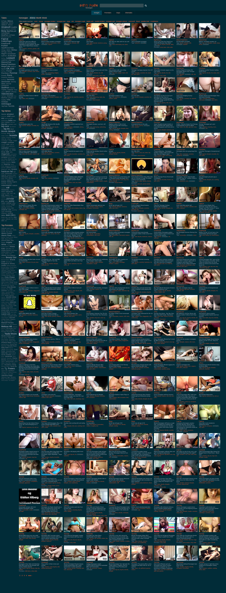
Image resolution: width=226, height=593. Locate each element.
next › (30, 575)
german (3, 167)
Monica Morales (10, 330)
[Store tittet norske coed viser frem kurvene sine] (74, 504)
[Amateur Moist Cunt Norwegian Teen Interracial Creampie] (209, 92)
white (15, 219)
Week (44, 18)
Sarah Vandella (6, 354)
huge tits (3, 175)
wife (2, 220)
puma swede (146, 184)
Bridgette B (5, 263)
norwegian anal (110, 21)
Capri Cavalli (5, 268)
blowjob (11, 131)
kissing (11, 178)
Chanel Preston (6, 272)
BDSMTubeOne (6, 29)
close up (3, 139)
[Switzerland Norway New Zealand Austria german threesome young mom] (142, 391)
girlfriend (8, 167)
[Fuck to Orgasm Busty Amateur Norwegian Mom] (142, 202)
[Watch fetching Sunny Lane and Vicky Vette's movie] (97, 67)
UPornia (13, 92)
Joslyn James (5, 302)
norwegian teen (61, 21)
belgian (56, 73)
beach (101, 181)
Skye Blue (8, 363)
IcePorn (4, 56)
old (14, 193)
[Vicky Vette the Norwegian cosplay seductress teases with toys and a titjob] (74, 532)
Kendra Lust (5, 308)
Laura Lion (5, 314)
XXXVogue (6, 104)
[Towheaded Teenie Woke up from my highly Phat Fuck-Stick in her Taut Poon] (74, 256)
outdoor (3, 197)
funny (2, 166)
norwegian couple (80, 21)
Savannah (8, 356)
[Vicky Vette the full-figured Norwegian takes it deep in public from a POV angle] (164, 532)
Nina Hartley (4, 339)
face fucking (11, 157)
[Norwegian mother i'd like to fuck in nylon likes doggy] (29, 285)
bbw (14, 120)
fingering (7, 164)
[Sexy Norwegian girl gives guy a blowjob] (209, 174)
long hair (3, 183)
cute (10, 150)
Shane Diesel (10, 360)
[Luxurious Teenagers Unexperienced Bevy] (209, 148)
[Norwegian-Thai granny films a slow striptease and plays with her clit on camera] (142, 561)
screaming (9, 206)
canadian (47, 211)
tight (6, 217)
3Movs (10, 21)
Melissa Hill (6, 326)
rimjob (3, 205)
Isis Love (10, 290)
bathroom (47, 233)
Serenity (9, 358)
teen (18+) (10, 215)
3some (3, 114)
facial (10, 159)
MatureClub (6, 62)
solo (9, 210)
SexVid (8, 84)
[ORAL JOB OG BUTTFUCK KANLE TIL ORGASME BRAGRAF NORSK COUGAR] (52, 285)
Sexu (3, 84)
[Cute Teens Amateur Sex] (74, 310)
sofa (132, 127)
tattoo (3, 215)
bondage (3, 133)
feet (9, 160)
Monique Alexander (6, 331)
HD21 (8, 50)
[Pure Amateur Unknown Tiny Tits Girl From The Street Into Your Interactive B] (97, 310)
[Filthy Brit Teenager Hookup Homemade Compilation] (164, 202)
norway (41, 21)
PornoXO (11, 77)
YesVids (11, 106)
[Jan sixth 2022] (97, 92)
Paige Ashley (4, 341)
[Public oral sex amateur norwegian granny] (187, 336)
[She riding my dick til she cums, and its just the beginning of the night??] (187, 448)
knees (37, 71)
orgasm (7, 195)
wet (12, 219)
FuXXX (4, 46)
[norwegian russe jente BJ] (52, 391)
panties (8, 197)
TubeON (10, 90)
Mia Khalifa (9, 328)
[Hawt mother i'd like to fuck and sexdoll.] (74, 285)
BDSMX (13, 29)
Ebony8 (3, 37)
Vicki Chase (4, 380)
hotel (123, 73)
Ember (12, 282)
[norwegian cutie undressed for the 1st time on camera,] (142, 310)
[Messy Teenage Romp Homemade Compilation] (164, 174)
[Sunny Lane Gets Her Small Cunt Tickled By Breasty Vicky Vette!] (164, 38)
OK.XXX (10, 68)
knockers (3, 180)
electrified (54, 514)
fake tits (14, 159)
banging (66, 184)
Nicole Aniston (6, 336)
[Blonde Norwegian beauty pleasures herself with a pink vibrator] (119, 475)
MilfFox (13, 66)
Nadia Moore (11, 334)
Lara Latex (14, 312)
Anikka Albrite (5, 246)
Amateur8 (5, 27)
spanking (14, 210)
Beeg (3, 31)
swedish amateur (100, 21)
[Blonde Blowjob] (29, 174)
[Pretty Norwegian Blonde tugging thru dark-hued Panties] (164, 361)
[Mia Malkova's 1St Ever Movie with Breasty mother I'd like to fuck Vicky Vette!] (187, 310)
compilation (4, 140)
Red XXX (4, 346)
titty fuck (10, 217)
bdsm (3, 122)
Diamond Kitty (10, 280)
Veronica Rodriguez (10, 378)
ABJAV (11, 23)
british (7, 135)
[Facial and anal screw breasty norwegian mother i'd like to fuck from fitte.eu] (142, 229)
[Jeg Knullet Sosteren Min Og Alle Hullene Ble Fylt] (52, 121)
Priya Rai (14, 342)
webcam (8, 219)
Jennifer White (11, 297)
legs (12, 180)
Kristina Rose (13, 310)
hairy (9, 169)
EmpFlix (8, 37)
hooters (15, 173)
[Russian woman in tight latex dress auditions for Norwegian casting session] (209, 561)
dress (200, 569)
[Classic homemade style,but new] (97, 202)
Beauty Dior (11, 257)
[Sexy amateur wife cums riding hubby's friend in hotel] (119, 67)
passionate (14, 197)
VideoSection (7, 94)
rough (13, 205)
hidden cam (161, 292)
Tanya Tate (4, 370)
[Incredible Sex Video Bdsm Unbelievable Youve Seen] (97, 532)
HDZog (9, 52)
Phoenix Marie (6, 342)
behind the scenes (50, 512)
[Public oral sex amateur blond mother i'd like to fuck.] (97, 148)
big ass (4, 124)
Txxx (15, 90)
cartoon (28, 481)
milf (7, 187)
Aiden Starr (9, 230)
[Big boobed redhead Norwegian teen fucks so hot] (187, 561)
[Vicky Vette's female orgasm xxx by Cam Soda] (164, 67)
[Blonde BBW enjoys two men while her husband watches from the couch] (29, 532)
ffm (2, 164)
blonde (4, 131)
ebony (14, 155)
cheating (8, 137)
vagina (3, 219)
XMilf (14, 98)
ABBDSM (4, 23)
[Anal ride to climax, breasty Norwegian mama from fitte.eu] (52, 310)
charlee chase (51, 485)
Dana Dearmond (6, 279)
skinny (9, 208)
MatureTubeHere (8, 64)
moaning (12, 190)
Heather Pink (5, 289)
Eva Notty (14, 284)
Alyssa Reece (8, 239)
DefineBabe (5, 33)
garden (35, 48)
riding (13, 203)
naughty (3, 193)
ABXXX (10, 25)
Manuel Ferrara (7, 323)
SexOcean (5, 82)
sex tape (21, 511)
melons (3, 188)
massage (9, 183)
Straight (96, 13)
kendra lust (141, 211)
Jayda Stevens (5, 294)
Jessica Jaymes (6, 299)
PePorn (3, 71)
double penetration (6, 155)
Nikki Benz (11, 337)
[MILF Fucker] (29, 229)
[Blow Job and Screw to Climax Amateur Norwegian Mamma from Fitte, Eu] (119, 448)
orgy (11, 195)
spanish (81, 97)
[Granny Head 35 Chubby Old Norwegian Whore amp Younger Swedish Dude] (187, 67)
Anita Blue (8, 248)
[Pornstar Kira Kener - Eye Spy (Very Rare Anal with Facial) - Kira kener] (164, 310)
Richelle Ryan (12, 346)
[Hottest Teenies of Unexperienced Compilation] (209, 285)
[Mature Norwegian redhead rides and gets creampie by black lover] (164, 448)
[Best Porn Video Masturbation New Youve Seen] (74, 202)
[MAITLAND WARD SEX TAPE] (29, 310)
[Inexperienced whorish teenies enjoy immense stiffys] (209, 361)
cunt (2, 150)
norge (68, 21)
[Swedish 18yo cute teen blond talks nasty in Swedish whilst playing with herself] (142, 285)
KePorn (3, 58)
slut (12, 208)
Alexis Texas (9, 237)
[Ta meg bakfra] (97, 420)
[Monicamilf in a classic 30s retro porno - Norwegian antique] (29, 202)
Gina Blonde (11, 287)
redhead (8, 203)
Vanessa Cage (5, 377)
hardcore (5, 171)
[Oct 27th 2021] (142, 92)
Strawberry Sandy (10, 364)
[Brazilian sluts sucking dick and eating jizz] (74, 420)
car (162, 569)
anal (9, 116)
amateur (10, 114)
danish (137, 125)
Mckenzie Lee (5, 324)
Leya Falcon (4, 317)
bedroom (124, 290)
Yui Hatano (12, 380)
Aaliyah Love (5, 228)
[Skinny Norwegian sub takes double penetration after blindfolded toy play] (209, 475)
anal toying (118, 44)
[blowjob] (119, 148)
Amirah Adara (5, 240)
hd (11, 171)
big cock (5, 126)
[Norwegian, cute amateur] (52, 92)
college (9, 139)
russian (3, 206)
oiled (11, 193)
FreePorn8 (5, 43)
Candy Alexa (13, 267)
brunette (13, 135)
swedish (185, 44)
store (203, 427)
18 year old (70, 208)
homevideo (8, 173)
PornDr (9, 71)
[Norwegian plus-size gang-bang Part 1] (187, 148)
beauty (7, 122)
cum (7, 144)
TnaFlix (4, 90)
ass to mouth (9, 118)
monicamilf (131, 21)
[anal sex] (52, 174)
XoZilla (3, 100)
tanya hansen (96, 100)
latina (9, 180)
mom (3, 192)
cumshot (5, 148)
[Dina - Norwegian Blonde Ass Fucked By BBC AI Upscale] (164, 336)
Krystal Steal (5, 312)
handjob (14, 169)
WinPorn (4, 98)
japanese (11, 177)
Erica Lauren (7, 284)
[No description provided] (187, 38)
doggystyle (5, 154)
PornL (9, 75)
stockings (8, 211)
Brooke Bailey (5, 267)
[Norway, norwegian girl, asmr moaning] (209, 121)
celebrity (50, 178)
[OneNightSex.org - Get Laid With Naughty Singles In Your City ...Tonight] (52, 256)
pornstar (10, 199)
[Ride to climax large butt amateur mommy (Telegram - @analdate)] (29, 148)
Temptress (11, 370)
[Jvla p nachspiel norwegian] (142, 38)
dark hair (156, 571)
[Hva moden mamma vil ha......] (74, 361)
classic (101, 206)
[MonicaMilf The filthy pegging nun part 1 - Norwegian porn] (119, 256)
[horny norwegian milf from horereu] (164, 391)
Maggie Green (8, 321)
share (194, 235)
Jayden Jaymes (9, 295)
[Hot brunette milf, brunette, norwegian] (97, 285)
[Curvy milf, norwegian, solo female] (52, 229)
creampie (10, 142)
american (4, 116)
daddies (43, 458)
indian (14, 175)
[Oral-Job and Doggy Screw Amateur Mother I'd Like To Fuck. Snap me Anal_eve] (209, 336)
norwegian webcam (121, 21)
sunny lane (163, 47)
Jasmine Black (9, 292)
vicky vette (170, 47)
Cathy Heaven (11, 270)
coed (65, 511)
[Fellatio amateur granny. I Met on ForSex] (52, 336)
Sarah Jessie (12, 353)
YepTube (4, 106)
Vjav (15, 96)
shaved (3, 208)
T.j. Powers (10, 368)
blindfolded (202, 482)
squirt (3, 211)
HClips (3, 50)
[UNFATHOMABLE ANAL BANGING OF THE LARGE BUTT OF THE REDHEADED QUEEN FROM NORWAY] (74, 174)
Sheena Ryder (9, 361)
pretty (168, 369)
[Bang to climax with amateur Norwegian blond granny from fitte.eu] (97, 336)
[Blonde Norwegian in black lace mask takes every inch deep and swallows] (74, 475)
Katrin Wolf (9, 307)
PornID (3, 75)
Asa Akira (14, 250)
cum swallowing (10, 146)
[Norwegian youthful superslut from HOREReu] (74, 121)
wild (6, 220)
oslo (72, 21)
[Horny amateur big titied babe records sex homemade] (29, 256)
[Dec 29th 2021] (142, 148)
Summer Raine (5, 366)
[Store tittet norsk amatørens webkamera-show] (209, 420)
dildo (11, 152)
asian (13, 116)
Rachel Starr (13, 344)
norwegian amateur (49, 21)
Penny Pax (12, 341)
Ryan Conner (9, 349)
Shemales (128, 13)
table (110, 208)
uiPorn (7, 92)
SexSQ (13, 82)
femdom (8, 162)
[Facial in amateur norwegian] (74, 67)
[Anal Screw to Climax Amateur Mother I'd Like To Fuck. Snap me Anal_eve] (52, 361)
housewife (36, 396)
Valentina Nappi (6, 375)
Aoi (13, 248)
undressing (134, 317)
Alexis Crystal (6, 233)
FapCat (4, 39)
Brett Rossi (9, 262)
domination (13, 154)
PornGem (5, 73)
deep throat (30, 396)
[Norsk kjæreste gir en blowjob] (97, 391)
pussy (11, 201)
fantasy (3, 160)
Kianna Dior (13, 308)
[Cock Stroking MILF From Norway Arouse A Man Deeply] (119, 361)
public (6, 201)
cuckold (3, 144)
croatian (127, 541)
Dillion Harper (5, 282)
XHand (10, 98)
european (4, 157)
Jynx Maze (4, 304)
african (69, 43)
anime (138, 457)
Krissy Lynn (5, 310)
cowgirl (4, 142)
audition (210, 568)
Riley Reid (5, 348)
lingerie (14, 182)
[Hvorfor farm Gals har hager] (74, 38)
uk (68, 265)
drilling (95, 457)
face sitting (4, 159)
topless (201, 181)
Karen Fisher (9, 305)
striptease (4, 213)
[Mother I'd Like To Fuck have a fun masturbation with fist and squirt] (209, 229)
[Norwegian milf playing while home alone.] (74, 448)
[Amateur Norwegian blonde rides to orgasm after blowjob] (97, 475)
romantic (7, 205)
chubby (13, 137)
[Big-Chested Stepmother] (209, 391)
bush (126, 44)
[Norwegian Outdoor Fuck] (119, 92)
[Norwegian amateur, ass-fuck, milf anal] (97, 121)
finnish (116, 154)
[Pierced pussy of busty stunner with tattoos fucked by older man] (142, 361)
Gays (118, 13)
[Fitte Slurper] (97, 38)
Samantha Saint (10, 351)
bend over (211, 511)
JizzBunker (12, 56)
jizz (15, 177)
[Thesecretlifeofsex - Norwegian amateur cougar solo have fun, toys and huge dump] (74, 391)
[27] (74, 92)
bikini (23, 98)
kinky (6, 178)
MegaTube (5, 66)
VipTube (3, 96)
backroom (118, 424)
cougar (10, 140)
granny (14, 167)
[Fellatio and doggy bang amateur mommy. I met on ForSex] (29, 336)
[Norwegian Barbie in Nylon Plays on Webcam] (119, 391)
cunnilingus (12, 148)
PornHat (13, 73)
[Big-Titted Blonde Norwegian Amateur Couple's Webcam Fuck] (164, 285)
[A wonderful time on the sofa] (142, 121)
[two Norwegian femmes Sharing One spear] (187, 229)
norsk (35, 21)
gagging (7, 166)
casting (3, 137)
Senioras (10, 79)
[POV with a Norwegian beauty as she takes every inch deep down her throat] (187, 475)
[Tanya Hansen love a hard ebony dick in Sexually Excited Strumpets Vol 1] (119, 174)
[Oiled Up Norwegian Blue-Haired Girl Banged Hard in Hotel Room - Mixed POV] (209, 448)
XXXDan (4, 102)
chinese (30, 48)
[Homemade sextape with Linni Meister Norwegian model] (29, 504)
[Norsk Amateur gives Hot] (29, 121)
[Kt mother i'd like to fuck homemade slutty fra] (119, 310)
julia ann (140, 184)
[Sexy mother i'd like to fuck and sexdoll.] (52, 561)
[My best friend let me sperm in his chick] (74, 148)
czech (212, 512)
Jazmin (3, 297)
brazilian (69, 315)
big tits (7, 129)
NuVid (3, 69)
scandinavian (154, 21)
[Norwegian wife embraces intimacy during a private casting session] (164, 504)
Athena (3, 255)
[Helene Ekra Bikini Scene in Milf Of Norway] (29, 92)
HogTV (4, 54)
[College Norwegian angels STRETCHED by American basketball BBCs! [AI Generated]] (97, 561)
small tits (4, 210)
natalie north (89, 21)
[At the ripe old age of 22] (119, 202)
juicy (194, 265)
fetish (13, 162)
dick (7, 152)
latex (204, 569)
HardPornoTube (7, 48)
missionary (5, 190)
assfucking (4, 120)
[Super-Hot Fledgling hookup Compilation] (187, 92)
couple (15, 140)
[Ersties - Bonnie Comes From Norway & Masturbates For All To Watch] (187, 121)
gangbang (13, 166)
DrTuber (12, 35)
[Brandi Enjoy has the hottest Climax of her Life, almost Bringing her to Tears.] (29, 420)
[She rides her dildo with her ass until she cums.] (119, 38)
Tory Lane (10, 373)
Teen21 (12, 88)
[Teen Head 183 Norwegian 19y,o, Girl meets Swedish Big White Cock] (52, 420)
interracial (4, 177)
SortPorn (5, 88)
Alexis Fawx (6, 235)
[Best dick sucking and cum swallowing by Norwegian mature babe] (97, 256)
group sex (4, 169)
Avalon (3, 257)
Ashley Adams (5, 252)
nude (8, 193)
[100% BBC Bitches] (52, 148)
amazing (75, 510)
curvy (6, 150)
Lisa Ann (12, 317)
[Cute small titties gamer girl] (187, 202)
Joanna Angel (10, 300)
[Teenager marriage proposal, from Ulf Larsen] (142, 67)
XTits (8, 100)
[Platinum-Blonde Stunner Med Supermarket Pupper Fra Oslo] (97, 361)
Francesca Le (5, 285)
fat (7, 160)
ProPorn (3, 79)
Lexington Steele (12, 316)
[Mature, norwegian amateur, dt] (209, 38)
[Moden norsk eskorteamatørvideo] (142, 504)
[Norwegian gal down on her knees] (29, 67)
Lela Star (13, 314)
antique (27, 208)
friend (12, 164)
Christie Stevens (6, 275)
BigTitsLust (11, 31)
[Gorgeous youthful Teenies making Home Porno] (209, 67)
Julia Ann (13, 302)
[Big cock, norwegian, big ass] (187, 285)
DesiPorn (4, 35)
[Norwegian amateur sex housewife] (29, 391)
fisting (207, 235)
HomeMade (11, 54)
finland (138, 21)
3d (135, 457)
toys (15, 217)
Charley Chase (10, 273)
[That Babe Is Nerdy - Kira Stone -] (119, 336)
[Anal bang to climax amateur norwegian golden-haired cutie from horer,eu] (209, 310)
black (12, 129)
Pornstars (107, 13)
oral (2, 195)
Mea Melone (13, 324)
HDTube (4, 52)
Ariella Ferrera (6, 250)
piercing (3, 199)
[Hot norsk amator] (97, 229)
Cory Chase (10, 277)
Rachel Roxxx (5, 344)
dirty (192, 454)
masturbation (6, 185)
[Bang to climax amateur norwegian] (52, 38)
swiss (214, 73)
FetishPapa (6, 41)
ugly (139, 510)
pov (2, 201)
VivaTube (10, 96)
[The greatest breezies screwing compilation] (142, 256)
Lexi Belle (4, 316)
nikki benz (28, 571)
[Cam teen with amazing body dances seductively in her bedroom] (119, 285)
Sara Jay (4, 353)
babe (10, 120)
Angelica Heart (11, 244)
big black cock (12, 124)
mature (14, 185)
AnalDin (14, 27)
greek (88, 155)
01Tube (4, 21)
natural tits (9, 192)
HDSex (14, 50)
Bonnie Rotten (5, 259)
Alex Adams (9, 231)
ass (2, 118)
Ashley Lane (8, 253)
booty (9, 133)
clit (184, 127)
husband (9, 175)
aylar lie (27, 374)
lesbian (3, 182)
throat (3, 217)
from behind (93, 424)
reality (3, 203)
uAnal (3, 92)
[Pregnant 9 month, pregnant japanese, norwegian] (74, 336)
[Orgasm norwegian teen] (187, 361)
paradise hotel (145, 21)
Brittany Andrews (11, 265)
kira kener (163, 319)
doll (81, 290)
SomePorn (5, 85)
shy (200, 427)
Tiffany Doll (4, 372)
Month (38, 18)
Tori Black (4, 373)
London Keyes (5, 319)
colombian (202, 512)
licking (9, 182)
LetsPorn (4, 60)
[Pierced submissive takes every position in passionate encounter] (29, 475)
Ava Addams (11, 255)
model (31, 510)
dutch (181, 206)
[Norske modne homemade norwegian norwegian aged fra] (119, 229)
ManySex (11, 60)
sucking (10, 213)
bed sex (12, 122)
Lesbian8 (10, 58)
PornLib (4, 77)
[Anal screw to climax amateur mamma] (52, 67)
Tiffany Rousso (12, 372)
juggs (2, 178)
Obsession (12, 339)
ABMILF (4, 25)
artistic (97, 181)
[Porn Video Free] (89, 6)
